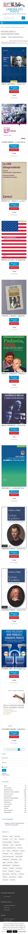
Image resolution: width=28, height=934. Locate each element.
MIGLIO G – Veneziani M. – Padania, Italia (14, 374)
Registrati (4, 773)
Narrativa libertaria (8, 810)
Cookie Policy (7, 907)
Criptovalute (5, 845)
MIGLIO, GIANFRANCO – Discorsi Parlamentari (14, 84)
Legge (4, 862)
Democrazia (18, 845)
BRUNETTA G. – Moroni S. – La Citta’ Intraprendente (14, 201)
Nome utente (5, 757)
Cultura (12, 845)
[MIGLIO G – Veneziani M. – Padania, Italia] (14, 354)
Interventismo (14, 859)
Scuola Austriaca (7, 796)
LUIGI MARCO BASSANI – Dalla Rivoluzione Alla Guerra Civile (14, 729)
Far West (22, 850)
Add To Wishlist (14, 97)
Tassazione (5, 879)
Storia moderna (12, 877)
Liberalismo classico (8, 790)
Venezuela (12, 879)
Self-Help (6, 808)
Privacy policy (7, 910)
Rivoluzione (14, 874)
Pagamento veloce (8, 921)
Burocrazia (17, 836)
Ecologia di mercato (8, 800)
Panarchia (11, 868)
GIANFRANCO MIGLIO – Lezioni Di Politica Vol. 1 (14, 549)
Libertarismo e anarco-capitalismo (11, 792)
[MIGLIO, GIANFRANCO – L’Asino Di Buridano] (14, 409)
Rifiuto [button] (15, 931)
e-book (5, 785)
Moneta (16, 862)
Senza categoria (7, 787)
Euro (4, 850)
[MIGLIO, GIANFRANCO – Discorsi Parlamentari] (14, 65)
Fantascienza (15, 850)
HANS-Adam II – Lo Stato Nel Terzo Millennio (14, 488)
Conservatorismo (8, 804)
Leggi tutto (14, 491)
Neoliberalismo (15, 865)
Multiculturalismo (6, 865)
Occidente (5, 868)
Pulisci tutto (3, 37)
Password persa (5, 774)
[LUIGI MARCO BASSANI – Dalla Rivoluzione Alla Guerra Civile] (14, 708)
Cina (11, 839)
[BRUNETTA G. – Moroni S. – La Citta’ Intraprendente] (14, 181)
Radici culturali (6, 874)
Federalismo (5, 853)
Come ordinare (7, 896)
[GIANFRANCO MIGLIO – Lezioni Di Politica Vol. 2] (14, 588)
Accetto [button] (9, 931)
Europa (8, 850)
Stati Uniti (5, 877)
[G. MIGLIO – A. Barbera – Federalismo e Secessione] (14, 297)
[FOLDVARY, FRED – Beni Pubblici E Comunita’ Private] (14, 648)
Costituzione (16, 842)
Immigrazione (6, 859)
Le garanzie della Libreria (9, 905)
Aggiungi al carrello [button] (14, 88)
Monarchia (9, 862)
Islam (20, 859)
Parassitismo (19, 868)
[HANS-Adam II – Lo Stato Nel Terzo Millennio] (14, 466)
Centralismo (5, 839)
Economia (20, 848)
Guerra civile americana (8, 856)
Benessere (5, 836)
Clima (15, 839)
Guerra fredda (19, 856)
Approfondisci (22, 931)
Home (2, 27)
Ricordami (5, 767)
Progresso (18, 871)
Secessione (21, 874)
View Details (14, 91)
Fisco (11, 853)
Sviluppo (20, 877)
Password (4, 762)
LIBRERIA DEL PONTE (14, 10)
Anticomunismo (7, 802)
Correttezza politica (7, 842)
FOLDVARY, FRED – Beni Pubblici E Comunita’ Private (14, 669)
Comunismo (21, 839)
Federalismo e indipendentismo (12, 27)
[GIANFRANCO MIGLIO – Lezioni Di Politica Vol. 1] (14, 527)
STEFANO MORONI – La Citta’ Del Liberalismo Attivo (14, 142)
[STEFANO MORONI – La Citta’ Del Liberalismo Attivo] (14, 122)
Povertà (4, 871)
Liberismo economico (8, 794)
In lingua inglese (7, 812)
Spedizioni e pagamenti (9, 919)
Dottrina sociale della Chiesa (9, 848)
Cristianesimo (7, 806)
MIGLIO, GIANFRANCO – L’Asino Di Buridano (14, 425)
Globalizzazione (18, 853)
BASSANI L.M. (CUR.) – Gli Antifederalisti (14, 260)
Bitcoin (11, 836)
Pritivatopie (11, 871)
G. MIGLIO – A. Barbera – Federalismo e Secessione (14, 316)
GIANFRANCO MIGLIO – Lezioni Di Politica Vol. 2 (14, 610)
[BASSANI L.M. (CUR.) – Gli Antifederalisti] (14, 240)
